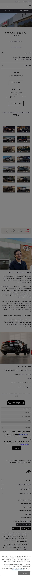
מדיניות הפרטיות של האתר (18, 570)
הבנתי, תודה (24, 573)
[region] (16, 563)
